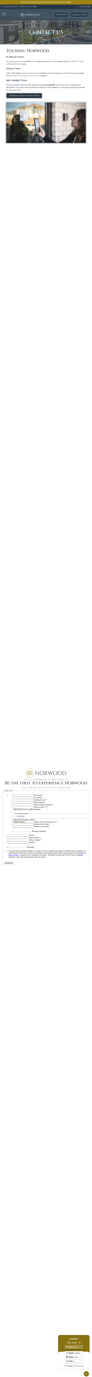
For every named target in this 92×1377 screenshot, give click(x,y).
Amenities (13, 75)
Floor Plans (23, 75)
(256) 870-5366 (77, 61)
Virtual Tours (35, 75)
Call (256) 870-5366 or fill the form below (46, 788)
